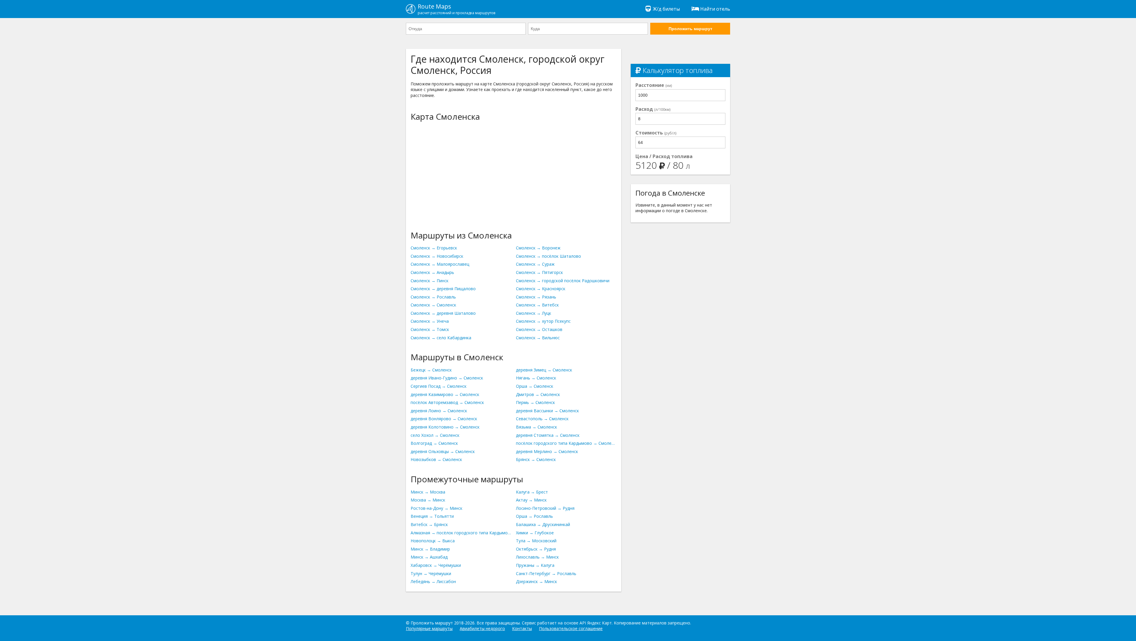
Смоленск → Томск (430, 329)
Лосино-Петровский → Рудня (545, 508)
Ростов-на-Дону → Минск (436, 508)
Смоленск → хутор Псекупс (543, 321)
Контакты (522, 628)
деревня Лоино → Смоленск (439, 410)
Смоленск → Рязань (536, 297)
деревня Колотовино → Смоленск (445, 427)
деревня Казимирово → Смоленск (445, 394)
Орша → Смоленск (534, 386)
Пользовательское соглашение (571, 628)
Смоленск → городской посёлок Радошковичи (562, 280)
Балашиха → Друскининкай (543, 524)
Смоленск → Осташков (539, 329)
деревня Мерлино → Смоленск (547, 451)
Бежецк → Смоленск (431, 370)
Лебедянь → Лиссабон (433, 581)
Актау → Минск (531, 500)
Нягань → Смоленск (536, 378)
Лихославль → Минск (537, 557)
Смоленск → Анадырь (432, 272)
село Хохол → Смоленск (435, 435)
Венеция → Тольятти (432, 516)
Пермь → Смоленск (535, 402)
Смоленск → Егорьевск (434, 248)
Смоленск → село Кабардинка (441, 337)
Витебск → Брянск (429, 524)
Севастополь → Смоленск (542, 418)
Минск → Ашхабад (429, 557)
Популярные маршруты (429, 628)
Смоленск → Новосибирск (437, 256)
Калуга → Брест (532, 492)
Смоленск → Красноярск (540, 288)
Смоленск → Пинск (429, 280)
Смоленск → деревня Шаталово (443, 313)
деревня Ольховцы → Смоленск (443, 451)
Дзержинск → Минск (536, 581)
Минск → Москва (428, 492)
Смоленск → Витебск (537, 305)
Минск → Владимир (430, 549)
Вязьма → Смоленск (536, 427)
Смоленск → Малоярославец (440, 264)
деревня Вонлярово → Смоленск (444, 418)
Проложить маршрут (690, 28)
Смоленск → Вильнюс (538, 337)
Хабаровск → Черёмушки (436, 565)
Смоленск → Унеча (430, 321)
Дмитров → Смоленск (538, 394)
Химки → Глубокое (535, 532)
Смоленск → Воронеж (538, 248)
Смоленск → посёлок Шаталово (548, 256)
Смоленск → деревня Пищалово (443, 288)
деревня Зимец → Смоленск (544, 370)
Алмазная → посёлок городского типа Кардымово (461, 532)
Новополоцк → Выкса (433, 540)
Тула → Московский (536, 540)
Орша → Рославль (534, 516)
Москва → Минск (428, 500)
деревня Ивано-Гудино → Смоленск (447, 378)
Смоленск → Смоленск (433, 305)
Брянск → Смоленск (536, 459)
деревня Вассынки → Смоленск (547, 410)
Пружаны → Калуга (535, 565)
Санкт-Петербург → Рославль (546, 573)
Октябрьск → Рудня (536, 549)
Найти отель (715, 9)
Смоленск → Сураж (535, 264)
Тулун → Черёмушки (431, 573)
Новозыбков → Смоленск (436, 459)
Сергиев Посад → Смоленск (439, 386)
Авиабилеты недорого (482, 628)
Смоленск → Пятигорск (539, 272)
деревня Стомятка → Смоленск (548, 435)
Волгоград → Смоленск (434, 443)
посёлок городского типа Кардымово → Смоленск (566, 443)
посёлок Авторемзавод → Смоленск (447, 402)
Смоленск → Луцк (533, 313)
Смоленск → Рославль (433, 297)
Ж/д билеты (666, 9)
